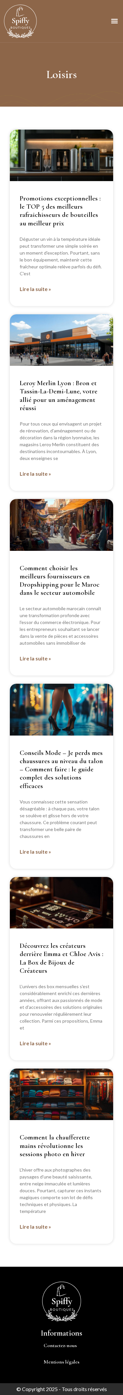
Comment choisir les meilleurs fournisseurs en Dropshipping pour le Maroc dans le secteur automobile (59, 580)
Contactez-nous (60, 1345)
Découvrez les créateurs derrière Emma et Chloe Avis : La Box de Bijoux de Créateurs (61, 958)
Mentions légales (61, 1362)
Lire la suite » (35, 289)
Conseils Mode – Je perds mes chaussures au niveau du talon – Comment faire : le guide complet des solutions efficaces (61, 769)
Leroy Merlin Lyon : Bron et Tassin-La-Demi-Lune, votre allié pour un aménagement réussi (58, 395)
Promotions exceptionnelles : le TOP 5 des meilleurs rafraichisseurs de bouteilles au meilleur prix (60, 210)
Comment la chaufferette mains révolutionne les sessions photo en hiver (55, 1145)
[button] (114, 21)
